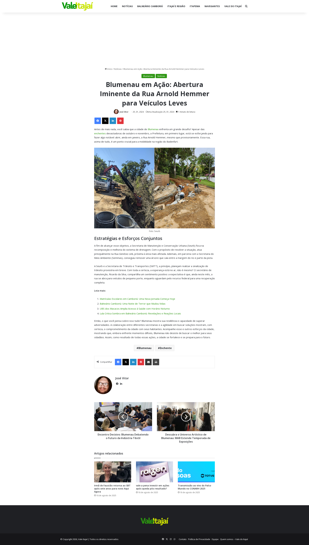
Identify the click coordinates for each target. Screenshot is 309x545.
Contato (183, 539)
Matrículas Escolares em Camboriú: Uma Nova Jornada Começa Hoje (137, 298)
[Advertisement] (154, 39)
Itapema (195, 6)
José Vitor (124, 111)
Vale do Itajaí (233, 6)
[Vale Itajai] (77, 6)
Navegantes (212, 6)
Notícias (127, 6)
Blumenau (148, 76)
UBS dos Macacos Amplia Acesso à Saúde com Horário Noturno (135, 308)
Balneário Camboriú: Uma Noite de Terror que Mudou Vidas (132, 303)
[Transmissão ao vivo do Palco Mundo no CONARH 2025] (196, 471)
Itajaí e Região (176, 6)
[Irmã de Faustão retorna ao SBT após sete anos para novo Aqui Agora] (112, 471)
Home (114, 6)
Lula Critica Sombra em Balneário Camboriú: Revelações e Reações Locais (140, 313)
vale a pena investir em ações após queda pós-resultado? (152, 487)
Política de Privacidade (199, 539)
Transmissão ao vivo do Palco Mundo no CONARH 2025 (194, 487)
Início (109, 68)
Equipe (215, 539)
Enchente (166, 348)
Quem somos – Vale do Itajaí (234, 539)
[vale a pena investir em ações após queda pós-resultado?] (154, 471)
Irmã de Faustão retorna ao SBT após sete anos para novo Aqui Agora (112, 488)
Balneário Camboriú (150, 6)
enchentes (100, 133)
